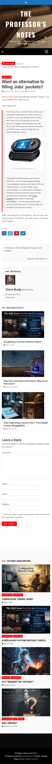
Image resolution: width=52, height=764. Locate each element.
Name (5, 484)
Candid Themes (31, 759)
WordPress (27, 756)
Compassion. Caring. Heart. (17, 599)
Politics (21, 719)
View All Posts (14, 294)
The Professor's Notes (26, 24)
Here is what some (10, 97)
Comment (7, 452)
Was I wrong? (9, 723)
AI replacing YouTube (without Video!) (23, 342)
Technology (7, 77)
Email (5, 494)
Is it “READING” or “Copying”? (18, 682)
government (18, 595)
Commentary (7, 595)
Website (5, 504)
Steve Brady (13, 289)
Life (15, 719)
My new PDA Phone (36, 258)
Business (6, 677)
